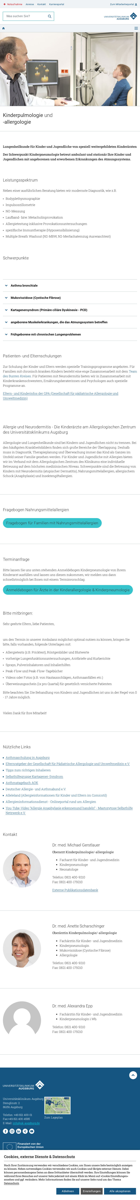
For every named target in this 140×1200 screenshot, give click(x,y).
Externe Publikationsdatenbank (75, 890)
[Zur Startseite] (120, 13)
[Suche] (49, 16)
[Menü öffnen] (136, 28)
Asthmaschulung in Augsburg (28, 757)
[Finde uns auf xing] (25, 1131)
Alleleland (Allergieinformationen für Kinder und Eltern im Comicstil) (56, 795)
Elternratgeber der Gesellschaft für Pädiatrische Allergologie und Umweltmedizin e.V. (68, 764)
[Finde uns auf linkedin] (18, 1131)
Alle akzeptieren (120, 1191)
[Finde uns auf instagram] (12, 1131)
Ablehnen (68, 1191)
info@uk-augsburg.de (26, 1123)
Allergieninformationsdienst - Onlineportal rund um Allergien (51, 802)
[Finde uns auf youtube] (31, 1131)
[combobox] (24, 16)
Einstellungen (92, 1191)
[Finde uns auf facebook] (5, 1131)
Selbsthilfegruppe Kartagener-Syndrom (34, 776)
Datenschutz (11, 1183)
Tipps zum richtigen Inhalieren (28, 770)
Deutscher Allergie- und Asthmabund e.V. (36, 789)
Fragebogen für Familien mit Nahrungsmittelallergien (52, 523)
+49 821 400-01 (23, 1115)
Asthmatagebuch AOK (22, 783)
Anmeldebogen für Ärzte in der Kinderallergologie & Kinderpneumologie (67, 590)
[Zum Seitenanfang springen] (133, 1075)
